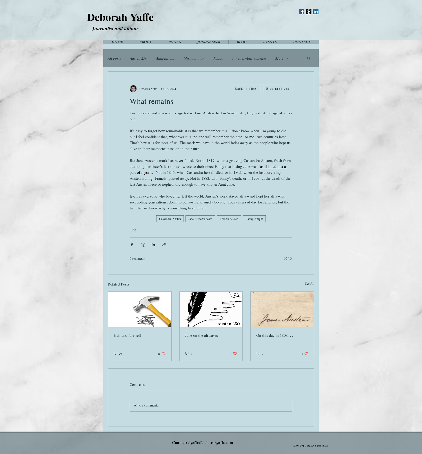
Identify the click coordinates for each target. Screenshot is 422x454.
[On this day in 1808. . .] (282, 309)
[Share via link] (164, 245)
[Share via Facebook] (132, 245)
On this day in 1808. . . (274, 335)
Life (133, 230)
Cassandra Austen (170, 219)
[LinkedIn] (315, 11)
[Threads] (308, 11)
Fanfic (218, 58)
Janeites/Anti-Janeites (249, 58)
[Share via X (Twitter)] (142, 245)
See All (309, 283)
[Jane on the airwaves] (211, 309)
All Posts (114, 58)
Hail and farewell (127, 335)
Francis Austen (229, 219)
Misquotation (194, 58)
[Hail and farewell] (139, 309)
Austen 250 (138, 58)
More (279, 58)
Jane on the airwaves (201, 335)
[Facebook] (301, 11)
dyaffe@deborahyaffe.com (210, 442)
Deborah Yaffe (120, 17)
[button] (309, 58)
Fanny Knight (254, 219)
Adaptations (165, 58)
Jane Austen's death (200, 219)
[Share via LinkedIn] (153, 245)
